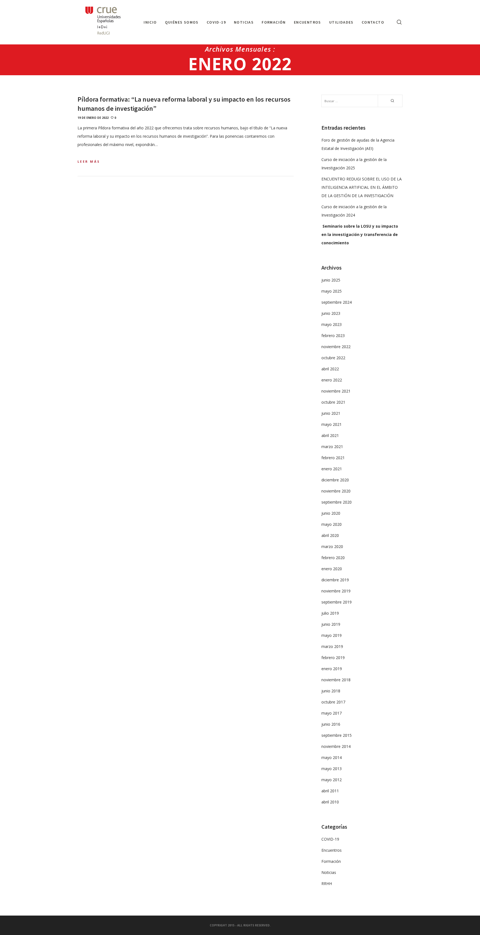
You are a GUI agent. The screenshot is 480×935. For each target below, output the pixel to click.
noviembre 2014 (336, 746)
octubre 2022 (333, 357)
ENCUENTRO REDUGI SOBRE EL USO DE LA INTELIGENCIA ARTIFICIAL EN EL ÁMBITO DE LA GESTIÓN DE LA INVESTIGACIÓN (361, 187)
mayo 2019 (331, 635)
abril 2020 (330, 535)
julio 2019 (330, 613)
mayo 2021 (331, 424)
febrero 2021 (333, 457)
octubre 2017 (333, 702)
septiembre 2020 (336, 502)
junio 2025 (330, 280)
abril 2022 (330, 368)
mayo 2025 (331, 291)
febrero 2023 (333, 335)
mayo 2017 (331, 713)
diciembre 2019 (335, 579)
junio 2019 (330, 624)
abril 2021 (330, 435)
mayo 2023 (331, 324)
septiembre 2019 (336, 602)
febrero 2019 (333, 657)
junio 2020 (330, 513)
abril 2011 (330, 790)
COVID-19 (330, 839)
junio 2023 (330, 313)
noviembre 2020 (336, 491)
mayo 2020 (331, 524)
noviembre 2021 (336, 391)
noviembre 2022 (336, 346)
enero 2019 (331, 668)
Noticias (328, 872)
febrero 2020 (333, 557)
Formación (331, 861)
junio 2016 (330, 724)
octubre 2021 (333, 402)
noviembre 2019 (336, 591)
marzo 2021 (332, 446)
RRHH (326, 883)
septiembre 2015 (336, 735)
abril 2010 (330, 802)
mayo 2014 (331, 757)
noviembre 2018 (336, 679)
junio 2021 (330, 413)
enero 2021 (331, 468)
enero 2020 (331, 568)
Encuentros (331, 850)
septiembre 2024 (336, 302)
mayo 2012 (331, 779)
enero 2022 (331, 380)
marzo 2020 (332, 546)
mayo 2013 (331, 768)
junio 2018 (330, 690)
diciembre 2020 (335, 479)
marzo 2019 (332, 646)
